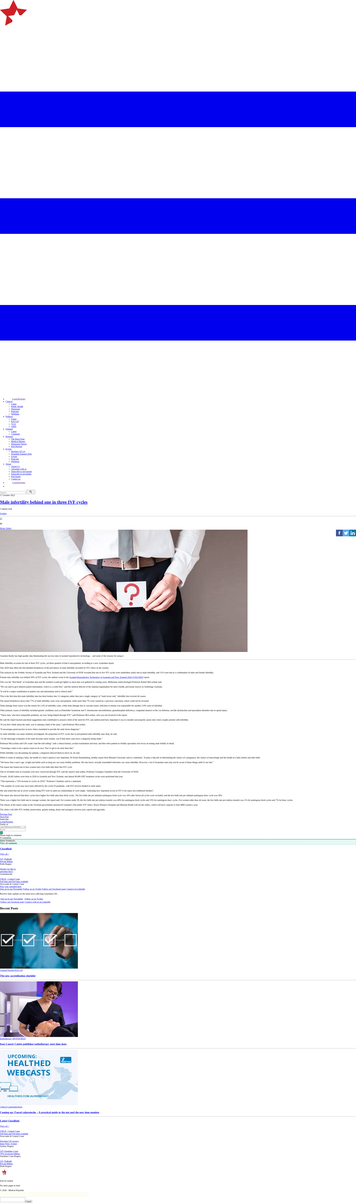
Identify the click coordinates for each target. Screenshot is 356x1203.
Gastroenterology (15, 1107)
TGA (13, 424)
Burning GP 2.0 (18, 451)
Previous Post (6, 814)
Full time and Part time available (14, 881)
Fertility (3, 513)
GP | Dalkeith (6, 859)
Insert (28, 1201)
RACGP (15, 421)
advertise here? (6, 871)
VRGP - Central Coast (10, 879)
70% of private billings (10, 1154)
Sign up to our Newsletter (11, 889)
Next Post (4, 817)
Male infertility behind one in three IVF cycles (43, 502)
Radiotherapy (6, 1039)
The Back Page (18, 439)
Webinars (15, 414)
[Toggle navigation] (3, 37)
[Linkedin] (352, 533)
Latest (13, 404)
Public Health (17, 406)
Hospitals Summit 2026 (21, 454)
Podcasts (15, 411)
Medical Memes (18, 441)
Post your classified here (10, 886)
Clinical (9, 401)
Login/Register (18, 399)
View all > (4, 854)
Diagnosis (15, 409)
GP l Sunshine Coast (9, 1151)
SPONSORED (19, 1039)
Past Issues (16, 476)
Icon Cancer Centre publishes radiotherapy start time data (33, 1044)
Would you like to (8, 869)
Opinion (9, 429)
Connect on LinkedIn (75, 889)
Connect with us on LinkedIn (37, 902)
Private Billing (6, 861)
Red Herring (16, 446)
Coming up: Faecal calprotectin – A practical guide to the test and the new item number (49, 1112)
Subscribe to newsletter (21, 474)
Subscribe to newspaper (21, 471)
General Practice (7, 970)
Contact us (15, 479)
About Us (15, 466)
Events (9, 449)
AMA (13, 426)
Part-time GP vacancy (9, 1141)
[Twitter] (346, 533)
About (8, 464)
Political (9, 416)
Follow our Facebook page (54, 889)
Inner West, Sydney (8, 1144)
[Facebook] (339, 533)
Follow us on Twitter (32, 889)
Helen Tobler (6, 528)
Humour (9, 436)
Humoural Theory (19, 444)
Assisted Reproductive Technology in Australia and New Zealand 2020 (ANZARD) (106, 677)
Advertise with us (19, 469)
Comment (15, 434)
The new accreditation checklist (17, 975)
